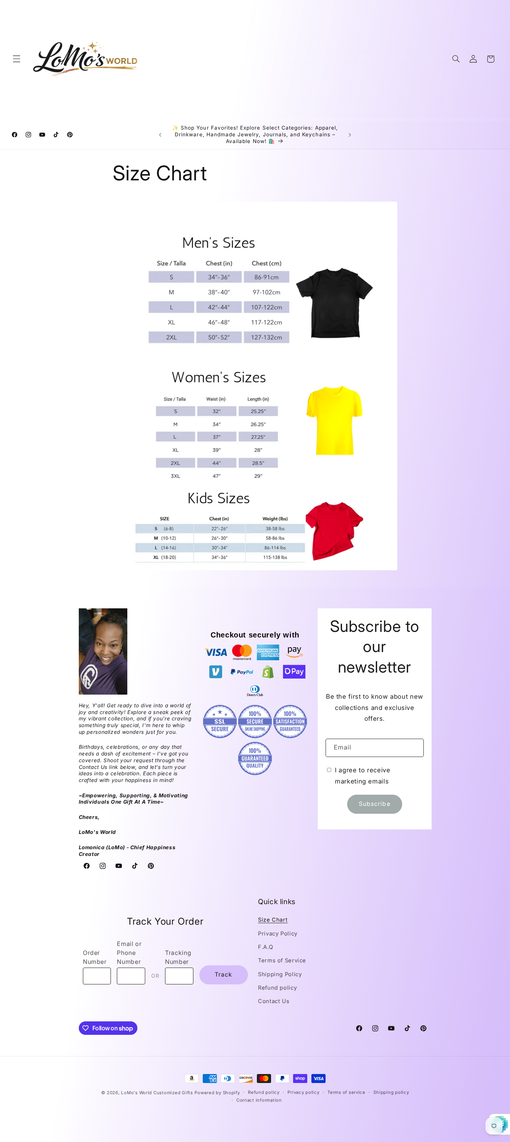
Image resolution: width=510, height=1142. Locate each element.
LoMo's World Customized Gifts (157, 1092)
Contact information (259, 1100)
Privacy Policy (278, 933)
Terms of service (346, 1092)
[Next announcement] (350, 134)
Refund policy (277, 987)
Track (223, 974)
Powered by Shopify (217, 1092)
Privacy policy (303, 1092)
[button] (16, 59)
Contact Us (273, 1001)
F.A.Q (265, 947)
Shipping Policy (280, 974)
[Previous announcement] (160, 134)
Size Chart (272, 919)
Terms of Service (282, 961)
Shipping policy (391, 1092)
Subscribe (374, 804)
